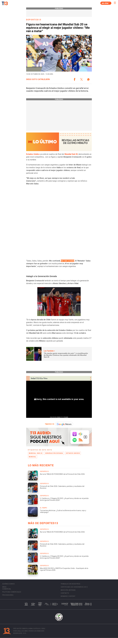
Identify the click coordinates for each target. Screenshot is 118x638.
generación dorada (54, 453)
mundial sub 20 (35, 453)
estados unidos (73, 453)
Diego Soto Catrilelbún (38, 79)
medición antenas (68, 590)
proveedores (7, 595)
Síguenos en (49, 424)
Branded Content (68, 596)
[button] (74, 79)
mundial (32, 457)
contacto (65, 593)
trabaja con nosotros (70, 584)
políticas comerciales (11, 592)
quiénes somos (8, 584)
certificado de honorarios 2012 (74, 587)
